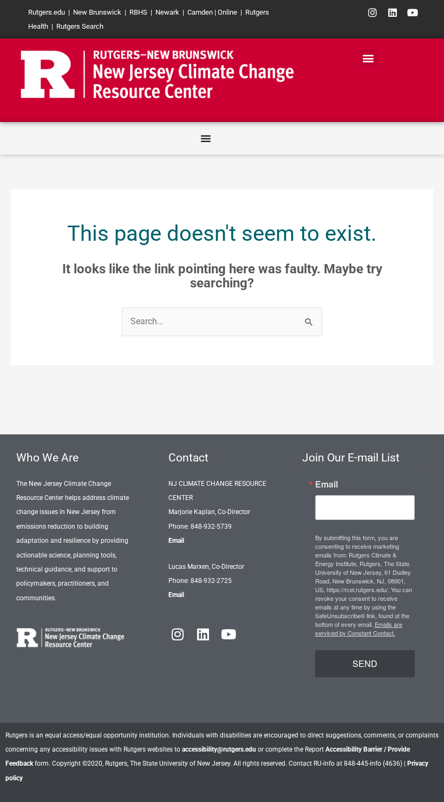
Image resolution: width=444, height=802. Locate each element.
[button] (368, 58)
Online (227, 12)
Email (176, 540)
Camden (200, 12)
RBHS (138, 12)
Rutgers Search (79, 26)
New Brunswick (97, 12)
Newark (167, 12)
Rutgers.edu (46, 12)
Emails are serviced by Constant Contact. (358, 628)
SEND (364, 663)
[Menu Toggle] (205, 138)
